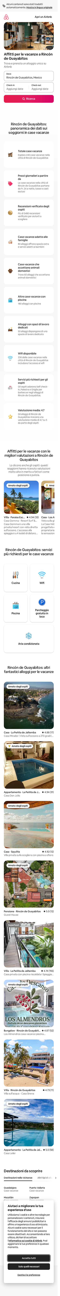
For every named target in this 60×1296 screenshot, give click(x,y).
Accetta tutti (29, 1258)
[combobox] (28, 77)
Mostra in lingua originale (39, 7)
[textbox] (16, 89)
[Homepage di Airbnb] (6, 17)
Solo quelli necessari (28, 1266)
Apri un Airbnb (43, 17)
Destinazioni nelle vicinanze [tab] (18, 1177)
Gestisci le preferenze (28, 1275)
